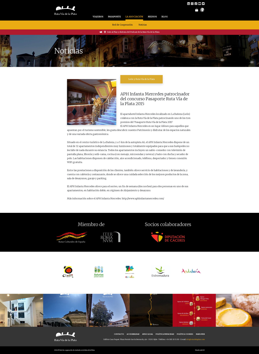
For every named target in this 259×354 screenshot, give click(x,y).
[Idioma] (202, 10)
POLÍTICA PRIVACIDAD (165, 334)
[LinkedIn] (188, 3)
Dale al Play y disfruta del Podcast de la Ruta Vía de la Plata (133, 32)
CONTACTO (119, 334)
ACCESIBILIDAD (133, 334)
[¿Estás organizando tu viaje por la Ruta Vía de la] (21, 315)
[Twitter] (203, 3)
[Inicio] (65, 10)
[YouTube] (199, 3)
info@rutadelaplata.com (195, 339)
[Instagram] (192, 3)
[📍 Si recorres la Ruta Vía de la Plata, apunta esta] (237, 315)
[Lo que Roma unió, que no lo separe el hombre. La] (151, 315)
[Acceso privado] (197, 9)
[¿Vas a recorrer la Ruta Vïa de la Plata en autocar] (64, 315)
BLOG (164, 16)
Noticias (143, 24)
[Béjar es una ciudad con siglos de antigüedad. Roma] (108, 315)
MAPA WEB (200, 334)
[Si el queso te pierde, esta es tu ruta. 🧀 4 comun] (194, 315)
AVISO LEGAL (147, 334)
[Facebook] (196, 3)
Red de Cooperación (122, 24)
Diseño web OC (200, 350)
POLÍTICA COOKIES (185, 334)
